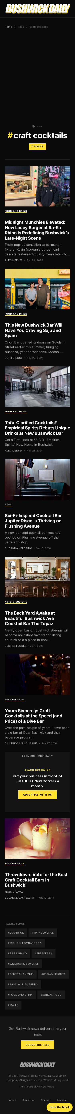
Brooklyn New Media (42, 1086)
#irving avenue (43, 932)
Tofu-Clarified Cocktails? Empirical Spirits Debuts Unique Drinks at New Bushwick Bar (37, 428)
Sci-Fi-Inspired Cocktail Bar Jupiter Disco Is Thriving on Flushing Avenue (33, 521)
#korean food (51, 994)
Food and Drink (16, 211)
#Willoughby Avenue (23, 963)
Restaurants (14, 699)
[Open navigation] (66, 8)
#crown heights (53, 974)
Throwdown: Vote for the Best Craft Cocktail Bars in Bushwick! (36, 880)
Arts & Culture (16, 601)
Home (8, 26)
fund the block (60, 1107)
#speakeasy (43, 953)
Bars (8, 504)
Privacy (61, 1100)
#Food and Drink (20, 994)
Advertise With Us (37, 794)
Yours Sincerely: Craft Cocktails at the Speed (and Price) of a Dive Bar (33, 716)
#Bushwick (16, 932)
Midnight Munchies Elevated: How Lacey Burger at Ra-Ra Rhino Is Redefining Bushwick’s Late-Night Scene (37, 230)
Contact (45, 1100)
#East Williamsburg (23, 984)
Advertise (28, 1100)
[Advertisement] (37, 75)
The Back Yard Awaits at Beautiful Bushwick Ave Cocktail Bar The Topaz (30, 618)
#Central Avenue (20, 974)
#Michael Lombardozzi (25, 943)
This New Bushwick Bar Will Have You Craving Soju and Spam (33, 330)
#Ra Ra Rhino (17, 953)
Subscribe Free (38, 1044)
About (12, 1100)
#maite (13, 1005)
